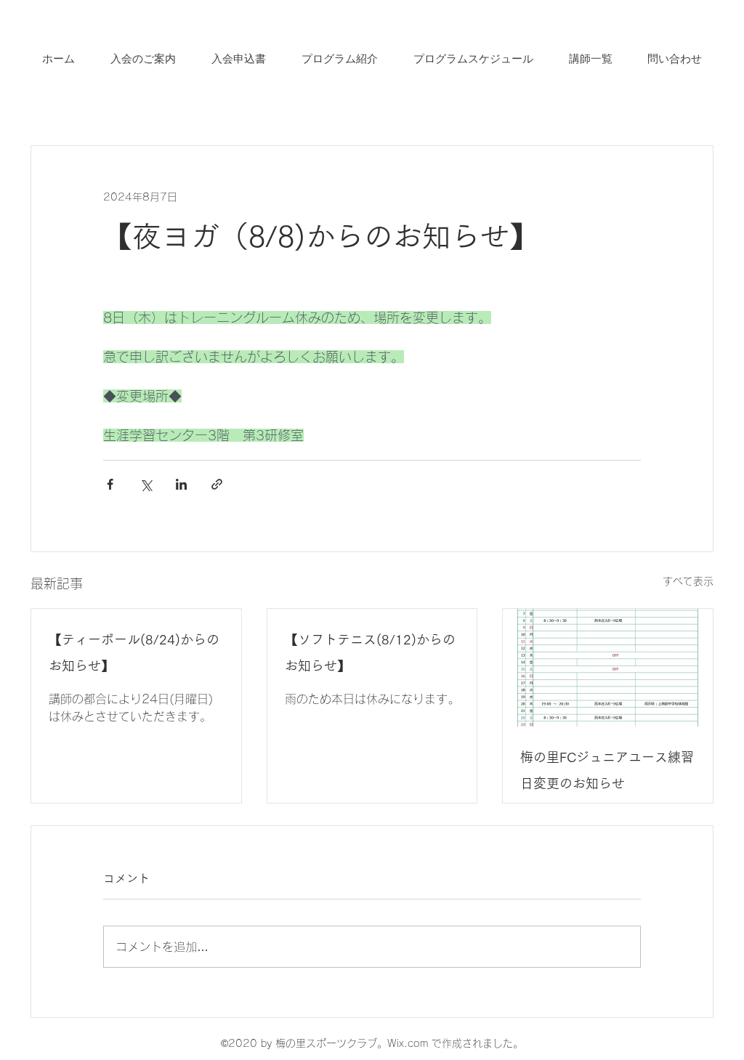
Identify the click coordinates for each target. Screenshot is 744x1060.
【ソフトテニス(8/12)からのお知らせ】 (370, 652)
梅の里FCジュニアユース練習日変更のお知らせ (607, 770)
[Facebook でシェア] (110, 484)
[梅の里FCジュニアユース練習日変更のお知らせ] (608, 668)
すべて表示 (688, 581)
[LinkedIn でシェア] (181, 484)
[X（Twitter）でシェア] (146, 484)
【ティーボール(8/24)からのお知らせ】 (134, 652)
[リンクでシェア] (217, 484)
